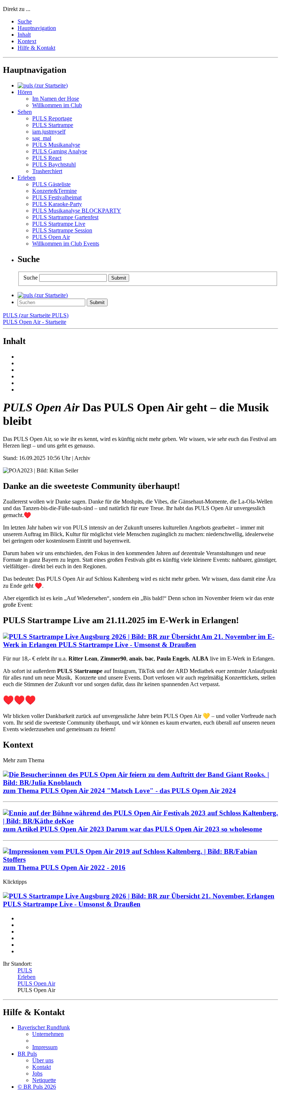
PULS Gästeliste (51, 184)
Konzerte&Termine (54, 191)
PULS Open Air (51, 237)
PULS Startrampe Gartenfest (65, 217)
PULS (25, 970)
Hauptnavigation (37, 28)
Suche (25, 21)
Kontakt (41, 1067)
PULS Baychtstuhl (54, 164)
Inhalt (24, 34)
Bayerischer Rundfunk (44, 1027)
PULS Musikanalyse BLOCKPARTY (76, 210)
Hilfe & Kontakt (36, 48)
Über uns (42, 1060)
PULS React (46, 158)
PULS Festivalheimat (57, 197)
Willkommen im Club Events (65, 243)
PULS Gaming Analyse (59, 151)
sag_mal (41, 138)
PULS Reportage (52, 118)
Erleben (26, 977)
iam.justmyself (48, 131)
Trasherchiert (47, 171)
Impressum (44, 1047)
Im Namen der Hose (55, 99)
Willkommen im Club (57, 105)
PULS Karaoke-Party (57, 204)
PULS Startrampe (52, 125)
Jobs (37, 1073)
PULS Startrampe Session (62, 230)
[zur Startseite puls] (43, 85)
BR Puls (27, 1054)
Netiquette (44, 1080)
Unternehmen (48, 1034)
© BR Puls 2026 (37, 1087)
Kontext (27, 41)
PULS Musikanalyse (56, 145)
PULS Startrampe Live (58, 224)
